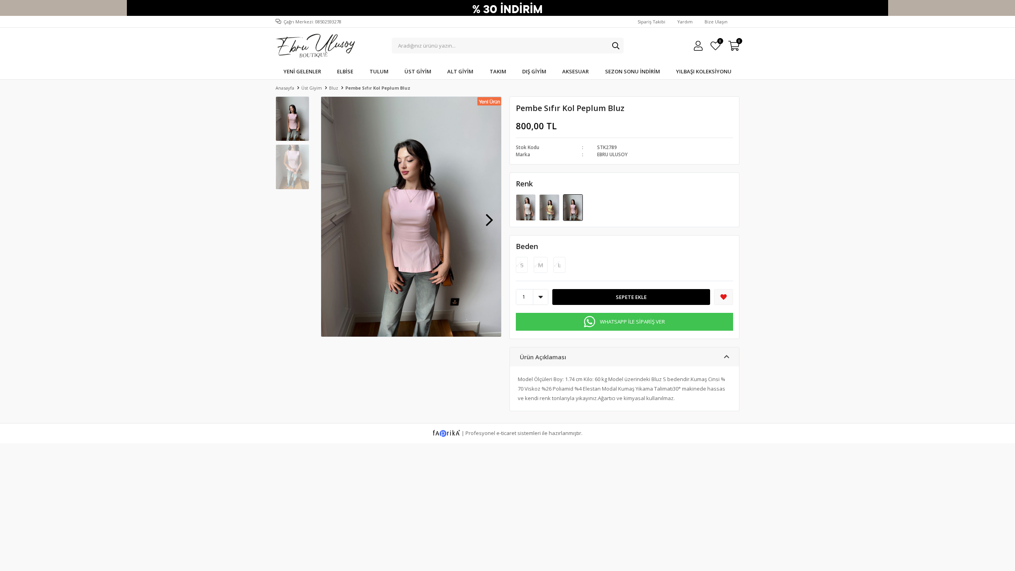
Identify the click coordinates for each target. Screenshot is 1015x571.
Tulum (379, 71)
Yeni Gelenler (302, 71)
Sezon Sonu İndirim (632, 71)
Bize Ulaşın (716, 22)
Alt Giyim (460, 71)
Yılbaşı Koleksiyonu (704, 71)
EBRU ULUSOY (612, 154)
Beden (527, 246)
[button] (489, 216)
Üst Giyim (417, 71)
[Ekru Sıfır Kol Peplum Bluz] (526, 207)
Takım (498, 71)
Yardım (685, 22)
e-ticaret (506, 432)
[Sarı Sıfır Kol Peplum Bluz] (549, 207)
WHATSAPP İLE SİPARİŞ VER (632, 321)
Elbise (345, 71)
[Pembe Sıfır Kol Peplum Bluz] (573, 207)
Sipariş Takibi (651, 22)
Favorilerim (719, 42)
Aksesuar (575, 71)
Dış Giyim (534, 71)
